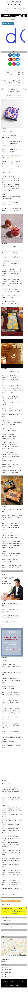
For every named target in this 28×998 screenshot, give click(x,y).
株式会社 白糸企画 (14, 950)
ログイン (18, 985)
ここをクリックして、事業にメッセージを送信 (11, 926)
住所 (4, 19)
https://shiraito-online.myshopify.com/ (14, 97)
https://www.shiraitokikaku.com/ (14, 85)
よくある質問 (10, 985)
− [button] (3, 942)
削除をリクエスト (6, 904)
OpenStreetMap (19, 955)
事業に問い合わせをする (8, 23)
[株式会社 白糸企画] (14, 948)
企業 (19, 8)
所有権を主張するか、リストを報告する (11, 900)
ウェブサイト (11, 19)
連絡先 (13, 981)
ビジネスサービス (6, 920)
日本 (8, 8)
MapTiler (14, 955)
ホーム (10, 4)
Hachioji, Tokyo (13, 8)
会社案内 (6, 981)
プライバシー (20, 981)
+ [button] (3, 940)
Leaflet (10, 955)
